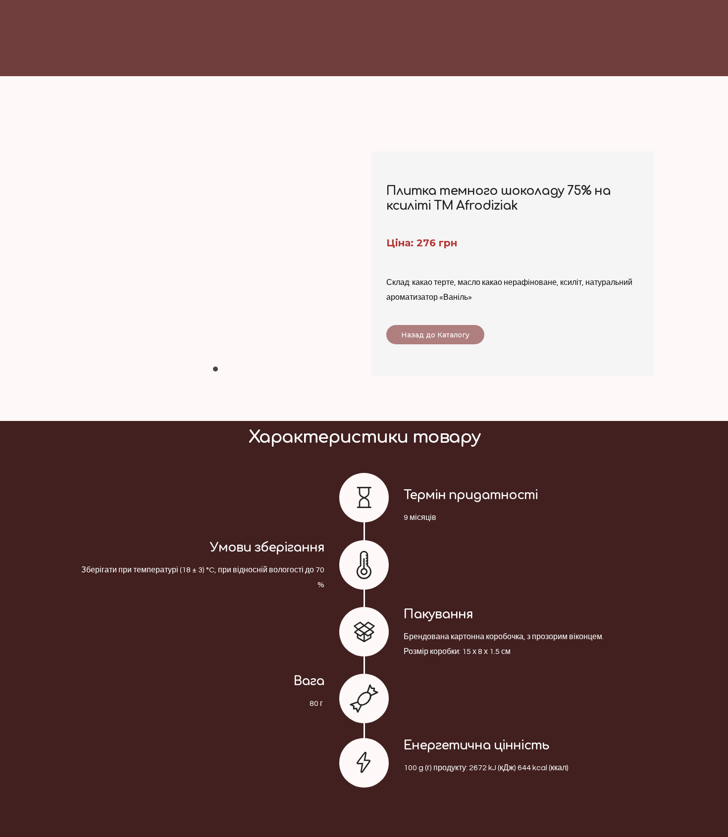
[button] (435, 334)
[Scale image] (215, 251)
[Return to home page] (414, 52)
